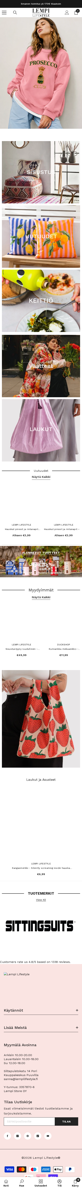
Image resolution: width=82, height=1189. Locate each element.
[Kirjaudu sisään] (67, 12)
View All (41, 899)
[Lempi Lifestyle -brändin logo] (41, 927)
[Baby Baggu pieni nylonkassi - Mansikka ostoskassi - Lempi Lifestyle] (41, 719)
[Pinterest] (27, 1136)
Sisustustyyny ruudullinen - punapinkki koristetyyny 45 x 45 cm (21, 649)
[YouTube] (47, 1136)
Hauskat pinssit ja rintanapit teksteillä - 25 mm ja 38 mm (21, 529)
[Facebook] (7, 1136)
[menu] (4, 12)
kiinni (78, 131)
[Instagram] (17, 1136)
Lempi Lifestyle (21, 524)
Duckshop (63, 644)
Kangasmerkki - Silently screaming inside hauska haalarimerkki (41, 868)
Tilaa (66, 1121)
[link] (22, 1183)
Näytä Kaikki (41, 477)
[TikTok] (37, 1136)
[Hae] (15, 12)
